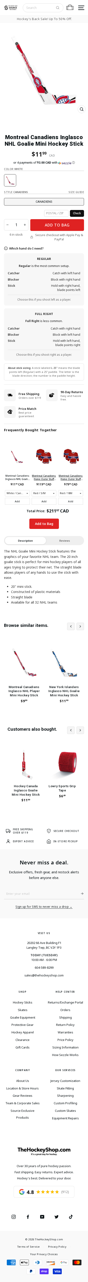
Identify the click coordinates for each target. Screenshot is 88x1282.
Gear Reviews (22, 1095)
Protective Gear (22, 1025)
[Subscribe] (80, 893)
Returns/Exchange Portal (65, 1002)
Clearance (22, 1040)
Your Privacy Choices (44, 1254)
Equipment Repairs (65, 1118)
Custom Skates (65, 1111)
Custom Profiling (65, 1103)
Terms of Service (28, 1246)
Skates (22, 1010)
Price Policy (65, 1040)
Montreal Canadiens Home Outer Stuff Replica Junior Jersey (44, 477)
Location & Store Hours (22, 1088)
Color (13, 169)
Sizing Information (65, 1047)
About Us (22, 1081)
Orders (65, 1010)
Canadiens (44, 201)
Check (77, 213)
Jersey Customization (65, 1081)
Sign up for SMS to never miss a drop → (44, 907)
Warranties (65, 1032)
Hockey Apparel (22, 1032)
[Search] (57, 8)
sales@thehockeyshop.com (44, 975)
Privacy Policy (57, 1246)
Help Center (65, 991)
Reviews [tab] (64, 540)
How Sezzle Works (65, 1055)
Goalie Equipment (22, 1017)
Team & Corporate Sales (22, 1103)
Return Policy (65, 1025)
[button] (44, 163)
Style (16, 192)
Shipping (65, 1017)
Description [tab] (25, 540)
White (10, 180)
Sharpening (65, 1095)
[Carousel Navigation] (75, 626)
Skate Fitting (65, 1088)
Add (17, 501)
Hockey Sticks (22, 1002)
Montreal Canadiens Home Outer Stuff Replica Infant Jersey (71, 477)
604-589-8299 (44, 967)
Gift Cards (22, 1047)
